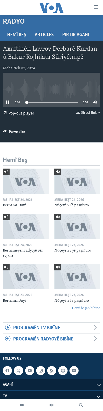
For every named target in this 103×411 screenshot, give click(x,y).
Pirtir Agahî (75, 35)
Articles (44, 35)
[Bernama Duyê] (26, 181)
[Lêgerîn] (81, 405)
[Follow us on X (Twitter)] (18, 370)
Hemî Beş (16, 35)
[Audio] (51, 405)
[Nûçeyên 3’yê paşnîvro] (77, 226)
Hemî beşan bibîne (86, 308)
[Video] (22, 405)
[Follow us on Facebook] (7, 370)
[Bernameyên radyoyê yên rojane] (26, 226)
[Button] (14, 132)
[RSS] (51, 370)
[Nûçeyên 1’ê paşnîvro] (77, 181)
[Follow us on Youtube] (29, 370)
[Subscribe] (74, 370)
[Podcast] (62, 370)
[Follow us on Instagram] (40, 370)
